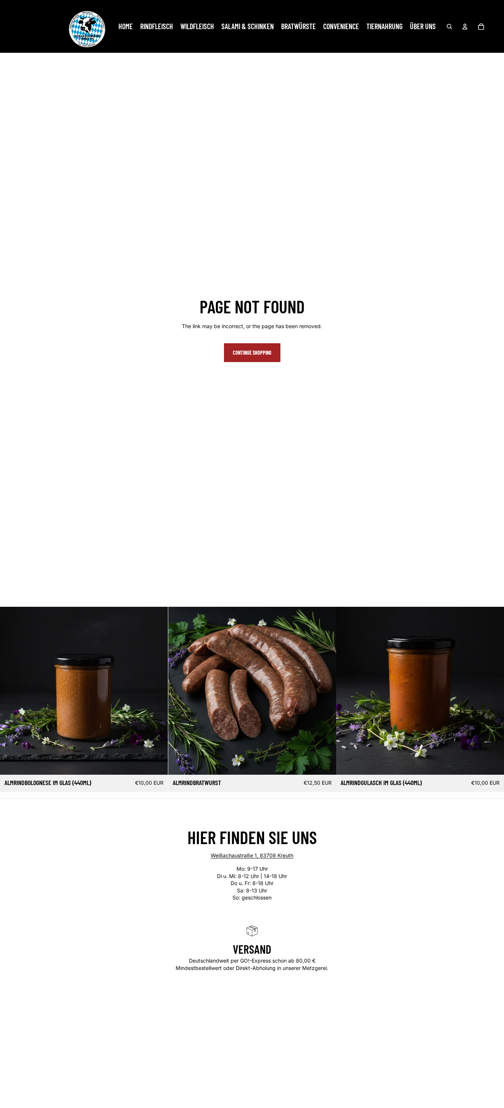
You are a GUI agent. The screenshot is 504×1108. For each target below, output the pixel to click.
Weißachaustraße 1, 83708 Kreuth (252, 855)
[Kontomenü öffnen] (465, 26)
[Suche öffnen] (449, 26)
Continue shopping (252, 353)
